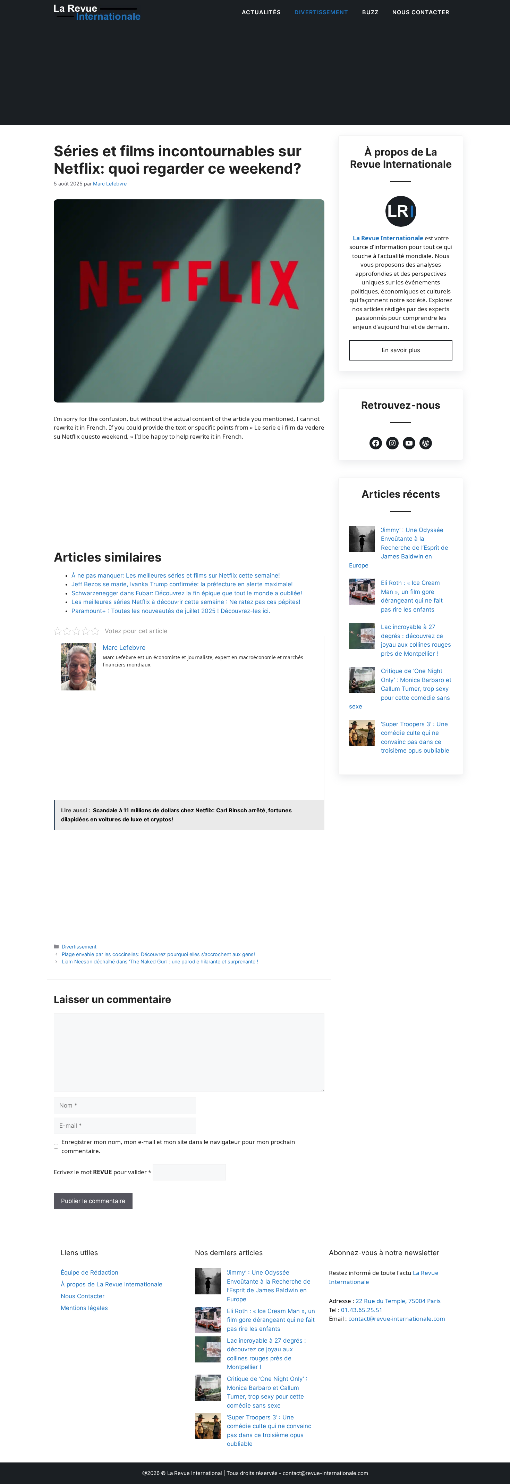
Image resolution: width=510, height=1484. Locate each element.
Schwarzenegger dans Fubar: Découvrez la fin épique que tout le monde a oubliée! (186, 593)
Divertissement (321, 12)
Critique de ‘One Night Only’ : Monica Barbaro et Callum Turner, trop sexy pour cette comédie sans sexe (400, 689)
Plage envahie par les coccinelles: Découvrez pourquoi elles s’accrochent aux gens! (158, 954)
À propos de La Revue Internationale (111, 1284)
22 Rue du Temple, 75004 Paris (398, 1301)
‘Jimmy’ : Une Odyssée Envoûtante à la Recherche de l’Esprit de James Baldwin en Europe (398, 548)
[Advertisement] (255, 76)
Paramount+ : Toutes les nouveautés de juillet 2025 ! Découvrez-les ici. (170, 610)
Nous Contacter (420, 12)
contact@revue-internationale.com (396, 1319)
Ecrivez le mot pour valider (102, 1172)
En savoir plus (401, 350)
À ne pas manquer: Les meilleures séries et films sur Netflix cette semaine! (175, 575)
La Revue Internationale (388, 238)
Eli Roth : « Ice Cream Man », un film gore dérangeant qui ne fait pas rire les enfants (271, 1320)
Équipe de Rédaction (89, 1272)
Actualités (261, 12)
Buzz (370, 12)
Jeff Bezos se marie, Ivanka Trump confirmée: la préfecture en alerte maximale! (182, 584)
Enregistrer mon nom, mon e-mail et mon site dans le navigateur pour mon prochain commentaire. (178, 1146)
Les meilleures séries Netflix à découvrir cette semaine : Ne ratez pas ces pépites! (185, 601)
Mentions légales (84, 1307)
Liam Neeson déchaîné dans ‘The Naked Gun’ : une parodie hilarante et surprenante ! (160, 961)
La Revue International (194, 1473)
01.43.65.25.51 (362, 1310)
